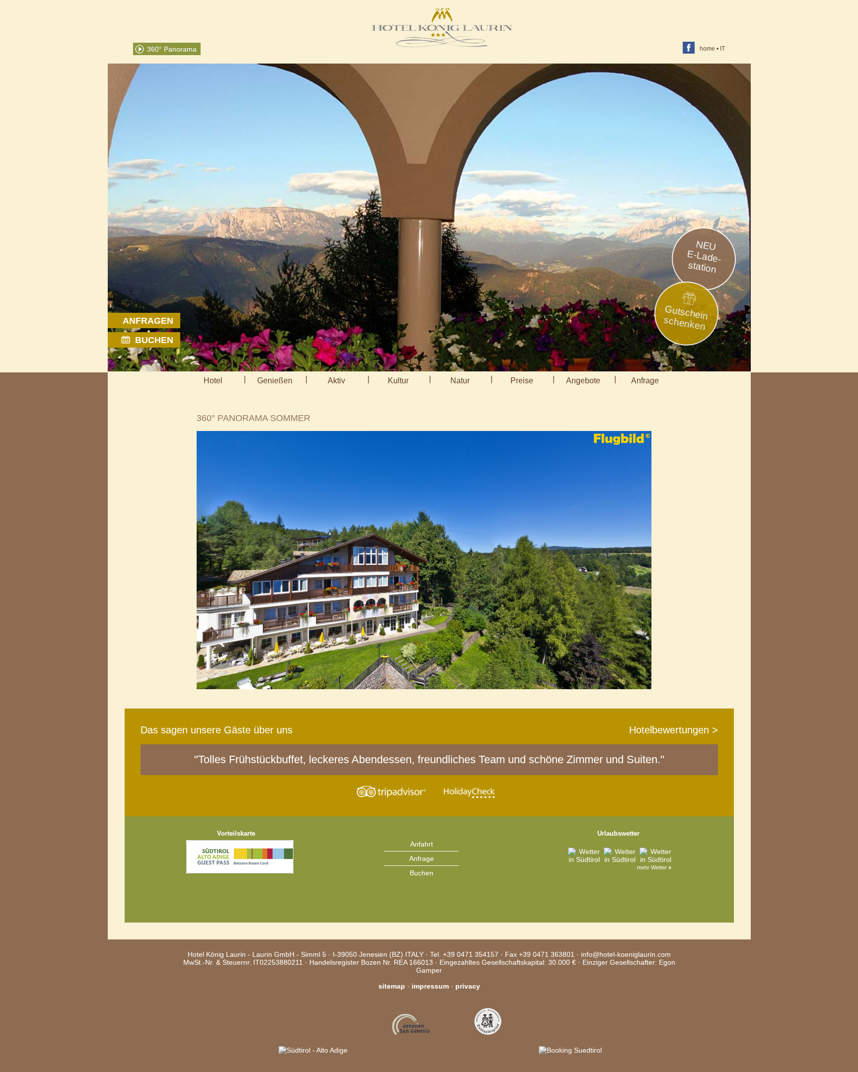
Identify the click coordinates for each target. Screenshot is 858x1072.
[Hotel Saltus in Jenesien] (488, 1050)
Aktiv (336, 380)
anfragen (148, 321)
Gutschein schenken (686, 318)
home (707, 48)
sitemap (391, 986)
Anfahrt (421, 844)
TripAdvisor (390, 791)
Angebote (583, 380)
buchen (154, 340)
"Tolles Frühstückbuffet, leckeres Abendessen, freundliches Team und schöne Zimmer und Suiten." (429, 759)
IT (722, 48)
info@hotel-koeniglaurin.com (626, 954)
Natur (460, 380)
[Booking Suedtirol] (564, 1050)
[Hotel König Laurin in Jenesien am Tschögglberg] (442, 45)
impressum (430, 986)
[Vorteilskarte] (239, 898)
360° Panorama (172, 49)
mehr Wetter (654, 867)
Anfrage (645, 380)
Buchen (421, 873)
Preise (521, 380)
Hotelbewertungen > (673, 729)
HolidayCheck (467, 791)
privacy (467, 986)
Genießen (274, 380)
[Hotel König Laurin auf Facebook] (691, 48)
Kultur (398, 380)
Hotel (213, 380)
